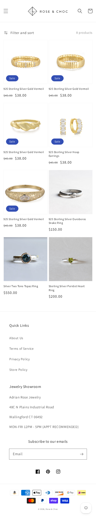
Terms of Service (21, 348)
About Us (16, 338)
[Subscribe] (81, 454)
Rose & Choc (52, 509)
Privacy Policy (19, 359)
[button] (6, 11)
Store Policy (18, 370)
